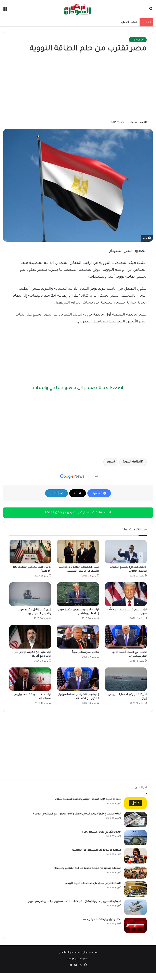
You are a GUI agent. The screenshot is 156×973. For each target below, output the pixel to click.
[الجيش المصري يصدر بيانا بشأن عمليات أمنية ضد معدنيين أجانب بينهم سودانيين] (135, 907)
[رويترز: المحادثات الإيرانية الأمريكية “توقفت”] (30, 551)
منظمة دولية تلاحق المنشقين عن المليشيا (96, 850)
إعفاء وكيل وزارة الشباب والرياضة (102, 919)
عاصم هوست (74, 959)
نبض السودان (136, 122)
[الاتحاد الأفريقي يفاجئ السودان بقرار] (135, 837)
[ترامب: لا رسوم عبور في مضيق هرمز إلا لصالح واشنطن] (78, 594)
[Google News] (72, 476)
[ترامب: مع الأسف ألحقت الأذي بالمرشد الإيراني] (126, 637)
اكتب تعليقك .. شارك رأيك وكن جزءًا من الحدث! (78, 512)
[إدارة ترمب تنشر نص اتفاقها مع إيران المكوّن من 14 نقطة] (78, 679)
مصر (110, 462)
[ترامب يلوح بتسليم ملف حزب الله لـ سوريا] (126, 594)
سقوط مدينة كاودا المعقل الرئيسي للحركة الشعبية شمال (88, 799)
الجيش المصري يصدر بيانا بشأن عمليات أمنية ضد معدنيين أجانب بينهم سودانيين (74, 901)
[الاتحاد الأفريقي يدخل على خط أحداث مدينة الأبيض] (135, 889)
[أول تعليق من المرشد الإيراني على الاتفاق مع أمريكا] (30, 637)
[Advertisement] (78, 87)
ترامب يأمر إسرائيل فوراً (85, 652)
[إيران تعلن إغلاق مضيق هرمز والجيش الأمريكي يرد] (30, 594)
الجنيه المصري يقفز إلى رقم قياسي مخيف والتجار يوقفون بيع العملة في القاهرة (77, 814)
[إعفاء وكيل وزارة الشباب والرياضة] (135, 925)
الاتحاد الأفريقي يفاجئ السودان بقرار (118, 22)
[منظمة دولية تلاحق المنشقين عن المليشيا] (135, 855)
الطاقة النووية (132, 462)
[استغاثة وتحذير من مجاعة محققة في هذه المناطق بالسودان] (135, 872)
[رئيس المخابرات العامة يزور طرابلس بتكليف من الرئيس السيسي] (78, 551)
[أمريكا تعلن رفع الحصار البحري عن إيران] (126, 679)
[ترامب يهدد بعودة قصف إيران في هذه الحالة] (30, 679)
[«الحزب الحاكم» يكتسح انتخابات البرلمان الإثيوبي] (126, 551)
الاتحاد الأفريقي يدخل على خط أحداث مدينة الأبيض (93, 883)
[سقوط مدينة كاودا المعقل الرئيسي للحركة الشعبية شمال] (135, 803)
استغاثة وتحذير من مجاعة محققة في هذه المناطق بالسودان (87, 868)
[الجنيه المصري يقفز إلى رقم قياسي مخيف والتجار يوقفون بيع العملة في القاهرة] (135, 819)
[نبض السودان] (78, 9)
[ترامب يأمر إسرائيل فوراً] (78, 637)
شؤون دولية (137, 39)
